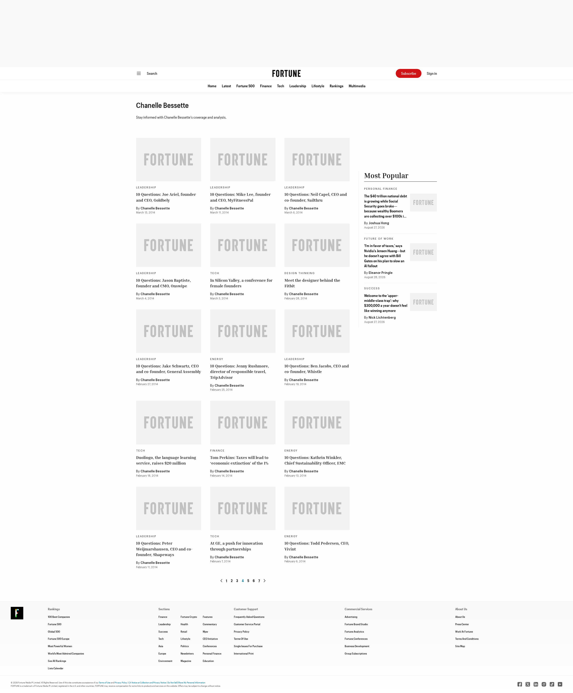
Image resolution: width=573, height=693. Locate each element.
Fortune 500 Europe (58, 638)
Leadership (297, 86)
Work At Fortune (464, 631)
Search (152, 73)
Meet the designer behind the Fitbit (312, 283)
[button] (212, 85)
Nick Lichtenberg (382, 317)
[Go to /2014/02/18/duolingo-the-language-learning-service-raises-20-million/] (168, 422)
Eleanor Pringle (381, 273)
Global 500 (54, 631)
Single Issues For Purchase (248, 646)
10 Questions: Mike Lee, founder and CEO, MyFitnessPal (240, 197)
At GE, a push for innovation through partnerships (236, 546)
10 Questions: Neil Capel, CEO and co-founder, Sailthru (315, 197)
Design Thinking (299, 273)
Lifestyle (318, 86)
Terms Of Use (241, 638)
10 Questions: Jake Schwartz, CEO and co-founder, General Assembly (168, 368)
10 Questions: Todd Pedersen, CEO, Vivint (316, 546)
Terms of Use (104, 682)
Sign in (432, 73)
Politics (185, 646)
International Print (244, 653)
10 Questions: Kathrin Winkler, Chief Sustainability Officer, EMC (315, 460)
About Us (460, 616)
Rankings (336, 86)
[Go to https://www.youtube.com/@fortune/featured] (560, 684)
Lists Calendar (55, 668)
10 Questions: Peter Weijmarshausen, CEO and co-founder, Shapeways (164, 549)
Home (212, 86)
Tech (280, 86)
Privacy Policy (241, 631)
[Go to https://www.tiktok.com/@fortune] (552, 684)
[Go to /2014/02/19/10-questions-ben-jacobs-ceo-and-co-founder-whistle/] (317, 331)
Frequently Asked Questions (249, 616)
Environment (165, 660)
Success (372, 288)
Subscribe (408, 73)
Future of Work (378, 238)
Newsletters (187, 653)
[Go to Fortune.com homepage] (286, 73)
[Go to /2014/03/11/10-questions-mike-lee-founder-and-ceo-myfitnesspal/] (242, 159)
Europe (162, 653)
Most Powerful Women (60, 646)
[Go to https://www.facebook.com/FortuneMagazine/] (519, 684)
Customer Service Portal (247, 624)
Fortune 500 (245, 86)
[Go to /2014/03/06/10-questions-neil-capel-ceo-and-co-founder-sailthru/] (317, 159)
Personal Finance (381, 189)
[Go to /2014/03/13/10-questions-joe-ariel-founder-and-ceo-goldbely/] (168, 159)
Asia (160, 646)
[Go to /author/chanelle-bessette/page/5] (264, 580)
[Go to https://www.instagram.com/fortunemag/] (544, 684)
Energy (216, 359)
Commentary (210, 624)
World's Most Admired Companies (66, 653)
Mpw (205, 631)
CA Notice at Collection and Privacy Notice (147, 682)
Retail (184, 631)
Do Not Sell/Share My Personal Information (186, 682)
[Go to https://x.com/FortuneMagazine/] (528, 684)
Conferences (210, 646)
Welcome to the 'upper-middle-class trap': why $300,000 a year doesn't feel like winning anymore (385, 303)
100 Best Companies (59, 616)
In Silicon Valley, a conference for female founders (241, 283)
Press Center (462, 624)
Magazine (186, 660)
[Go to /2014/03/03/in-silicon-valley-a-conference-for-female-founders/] (242, 245)
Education (208, 660)
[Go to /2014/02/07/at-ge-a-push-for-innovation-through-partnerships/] (242, 508)
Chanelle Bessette (155, 208)
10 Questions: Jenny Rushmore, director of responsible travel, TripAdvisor (239, 371)
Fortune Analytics (354, 631)
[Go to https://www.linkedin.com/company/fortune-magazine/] (536, 684)
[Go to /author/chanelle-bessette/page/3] (221, 580)
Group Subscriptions (356, 653)
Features (207, 616)
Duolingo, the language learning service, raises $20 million (166, 460)
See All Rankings (57, 660)
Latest (226, 86)
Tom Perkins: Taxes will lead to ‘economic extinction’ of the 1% (239, 460)
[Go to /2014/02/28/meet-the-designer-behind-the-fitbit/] (317, 245)
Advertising (351, 616)
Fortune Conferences (356, 638)
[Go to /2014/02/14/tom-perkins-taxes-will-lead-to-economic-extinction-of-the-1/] (242, 422)
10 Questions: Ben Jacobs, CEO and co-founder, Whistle (316, 368)
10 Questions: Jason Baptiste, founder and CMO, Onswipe (163, 283)
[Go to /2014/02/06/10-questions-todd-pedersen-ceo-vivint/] (317, 508)
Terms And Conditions (467, 638)
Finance (266, 86)
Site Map (460, 646)
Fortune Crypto (189, 616)
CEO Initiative (210, 638)
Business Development (357, 646)
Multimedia (357, 86)
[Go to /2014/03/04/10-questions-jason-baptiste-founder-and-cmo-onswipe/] (168, 245)
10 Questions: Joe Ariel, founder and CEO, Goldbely (166, 197)
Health (184, 624)
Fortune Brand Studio (356, 624)
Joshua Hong (379, 223)
